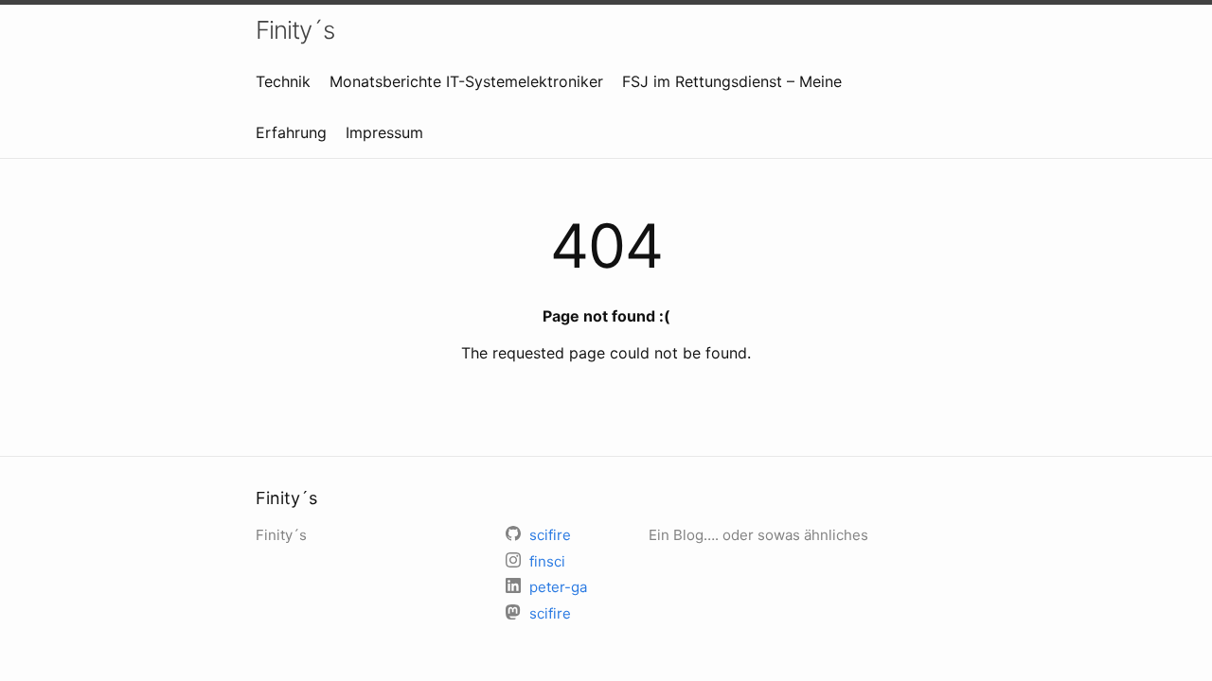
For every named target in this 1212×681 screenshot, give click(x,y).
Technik (283, 81)
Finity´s (295, 29)
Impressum (384, 132)
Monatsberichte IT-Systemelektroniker (466, 81)
